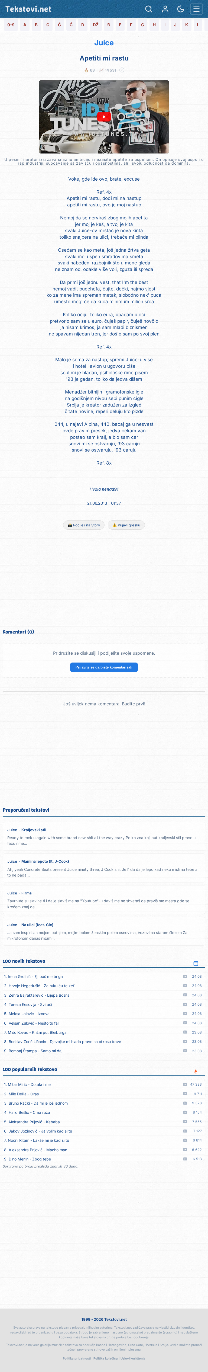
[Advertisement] (104, 578)
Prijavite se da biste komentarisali (104, 667)
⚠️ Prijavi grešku (126, 525)
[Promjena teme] (180, 9)
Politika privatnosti (77, 1358)
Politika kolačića (105, 1358)
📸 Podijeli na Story (84, 525)
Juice (104, 42)
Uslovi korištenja (133, 1358)
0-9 (11, 24)
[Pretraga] (148, 9)
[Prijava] (165, 9)
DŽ (96, 24)
